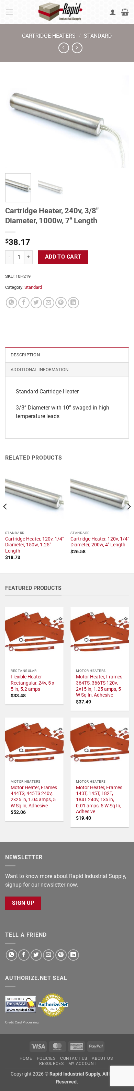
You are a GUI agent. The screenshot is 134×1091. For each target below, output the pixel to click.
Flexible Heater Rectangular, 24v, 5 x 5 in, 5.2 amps (32, 682)
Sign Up (23, 903)
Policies (46, 1058)
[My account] (112, 12)
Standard (98, 36)
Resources (51, 1063)
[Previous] (16, 121)
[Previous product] (77, 48)
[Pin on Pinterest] (61, 302)
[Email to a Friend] (48, 302)
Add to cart (63, 257)
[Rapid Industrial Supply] (61, 12)
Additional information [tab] (40, 369)
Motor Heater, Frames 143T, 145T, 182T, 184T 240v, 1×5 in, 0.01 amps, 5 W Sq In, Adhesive (99, 800)
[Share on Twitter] (36, 302)
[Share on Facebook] (24, 302)
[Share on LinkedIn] (73, 302)
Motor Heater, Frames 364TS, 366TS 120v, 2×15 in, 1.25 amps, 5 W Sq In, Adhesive (99, 686)
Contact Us (73, 1058)
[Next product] (63, 48)
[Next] (118, 121)
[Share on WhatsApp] (11, 302)
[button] (9, 11)
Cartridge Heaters (49, 36)
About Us (102, 1058)
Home (26, 1058)
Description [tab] (25, 354)
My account (82, 1063)
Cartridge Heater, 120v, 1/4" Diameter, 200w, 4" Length (99, 542)
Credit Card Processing (21, 1022)
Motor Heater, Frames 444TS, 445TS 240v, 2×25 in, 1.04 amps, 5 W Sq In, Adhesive (34, 796)
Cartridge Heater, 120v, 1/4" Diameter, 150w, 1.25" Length (34, 545)
